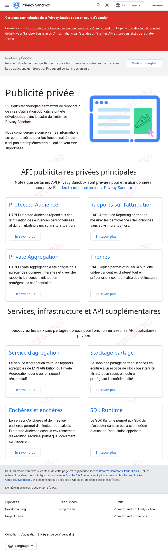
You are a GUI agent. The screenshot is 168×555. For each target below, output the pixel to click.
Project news (14, 516)
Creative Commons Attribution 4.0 (120, 471)
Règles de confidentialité (57, 534)
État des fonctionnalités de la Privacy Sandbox (93, 187)
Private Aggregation (34, 256)
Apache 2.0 (72, 475)
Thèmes (100, 256)
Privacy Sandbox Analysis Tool (135, 509)
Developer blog (15, 509)
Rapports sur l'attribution (121, 204)
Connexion (155, 5)
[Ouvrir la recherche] (98, 5)
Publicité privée (39, 92)
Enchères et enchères (36, 410)
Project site (67, 509)
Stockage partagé (112, 352)
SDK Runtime (106, 410)
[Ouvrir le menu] (7, 5)
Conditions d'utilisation (20, 534)
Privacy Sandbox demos (130, 516)
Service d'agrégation (34, 352)
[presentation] (84, 172)
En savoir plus (24, 236)
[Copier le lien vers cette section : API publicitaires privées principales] (142, 172)
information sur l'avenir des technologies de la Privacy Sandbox (71, 28)
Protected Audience (33, 204)
